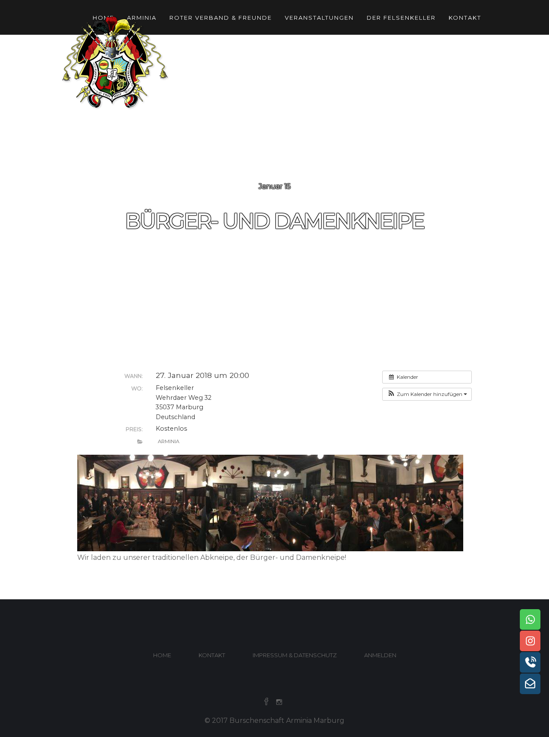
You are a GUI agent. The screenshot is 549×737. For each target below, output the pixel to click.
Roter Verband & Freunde (220, 17)
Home (162, 655)
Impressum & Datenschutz (295, 655)
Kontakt (465, 17)
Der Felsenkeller (401, 17)
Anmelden (380, 655)
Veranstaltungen (319, 17)
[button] (427, 394)
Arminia (168, 441)
